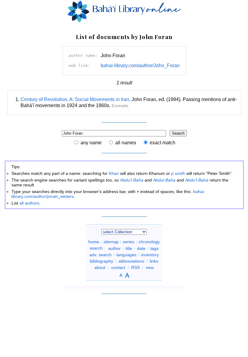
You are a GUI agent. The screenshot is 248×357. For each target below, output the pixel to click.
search (96, 248)
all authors (29, 203)
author (114, 248)
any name (91, 142)
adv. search (101, 254)
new (150, 267)
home (93, 241)
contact (118, 267)
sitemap (111, 241)
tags (154, 248)
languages (126, 254)
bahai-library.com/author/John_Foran (140, 65)
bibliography (101, 260)
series (128, 241)
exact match (162, 142)
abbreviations (131, 260)
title (129, 248)
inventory (150, 254)
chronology (149, 241)
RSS (135, 267)
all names (125, 142)
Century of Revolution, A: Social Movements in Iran (75, 99)
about (99, 267)
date (141, 248)
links (154, 260)
